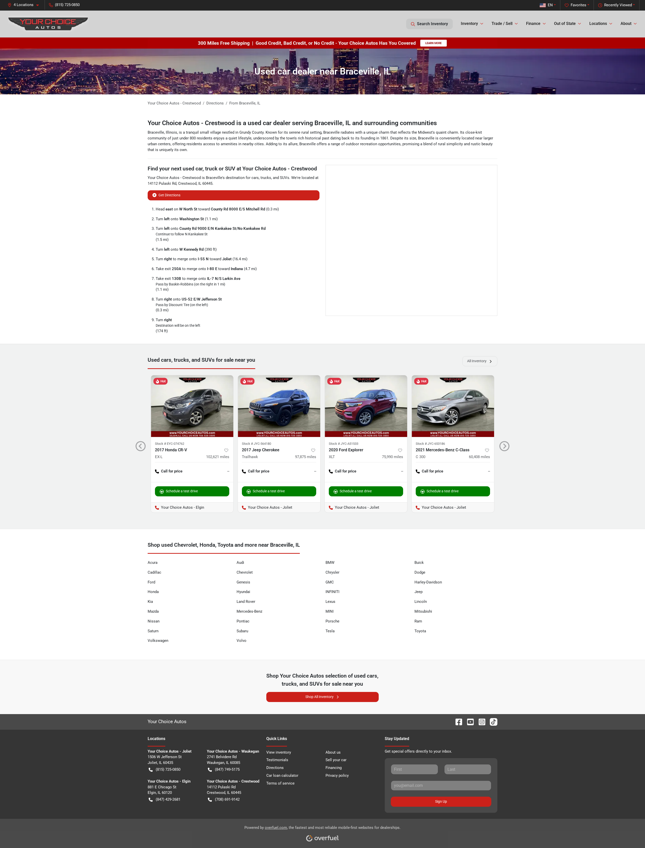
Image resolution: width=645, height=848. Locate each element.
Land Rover (246, 601)
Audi (240, 562)
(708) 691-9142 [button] (227, 799)
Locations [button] (598, 23)
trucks (266, 177)
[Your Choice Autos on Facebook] (457, 721)
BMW (330, 562)
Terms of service (280, 783)
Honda (153, 591)
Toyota (420, 631)
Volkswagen (158, 640)
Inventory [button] (469, 23)
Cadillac (154, 572)
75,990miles (392, 457)
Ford (151, 582)
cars (255, 177)
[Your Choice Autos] (48, 24)
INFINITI (332, 591)
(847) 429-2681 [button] (168, 799)
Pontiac (243, 621)
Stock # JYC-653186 (430, 444)
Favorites (578, 5)
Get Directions (169, 195)
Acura (152, 562)
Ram (418, 621)
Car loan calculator (282, 775)
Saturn (153, 631)
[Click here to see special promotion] (322, 43)
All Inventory (477, 361)
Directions (275, 767)
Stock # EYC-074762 (169, 444)
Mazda (153, 611)
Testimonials (277, 760)
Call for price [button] (171, 471)
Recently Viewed (618, 5)
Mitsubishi (423, 611)
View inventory (278, 752)
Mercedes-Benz (249, 611)
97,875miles (305, 457)
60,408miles (479, 457)
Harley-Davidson (428, 582)
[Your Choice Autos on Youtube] (468, 721)
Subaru (242, 631)
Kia (150, 601)
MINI (330, 611)
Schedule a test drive (182, 491)
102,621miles (217, 457)
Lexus (330, 601)
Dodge (419, 572)
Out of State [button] (565, 23)
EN (550, 5)
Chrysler (332, 572)
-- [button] (228, 471)
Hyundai (243, 591)
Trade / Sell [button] (502, 23)
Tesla (330, 631)
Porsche (332, 621)
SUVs (284, 177)
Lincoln (420, 601)
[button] (25, 5)
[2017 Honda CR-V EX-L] (192, 406)
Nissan (153, 621)
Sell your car (336, 760)
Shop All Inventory (319, 697)
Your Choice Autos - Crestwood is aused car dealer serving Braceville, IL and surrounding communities (292, 123)
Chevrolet (245, 572)
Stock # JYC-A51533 (343, 444)
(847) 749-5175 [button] (227, 769)
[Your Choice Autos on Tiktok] (491, 721)
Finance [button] (533, 23)
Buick (419, 562)
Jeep (418, 591)
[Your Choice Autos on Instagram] (480, 721)
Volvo (241, 640)
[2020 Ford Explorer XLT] (366, 406)
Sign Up (441, 801)
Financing (334, 767)
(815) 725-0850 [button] (67, 5)
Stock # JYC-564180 (256, 444)
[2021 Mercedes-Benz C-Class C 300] (453, 406)
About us (333, 752)
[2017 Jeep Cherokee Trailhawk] (279, 406)
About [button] (626, 23)
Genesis (243, 582)
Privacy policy (337, 775)
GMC (330, 582)
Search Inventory (432, 23)
